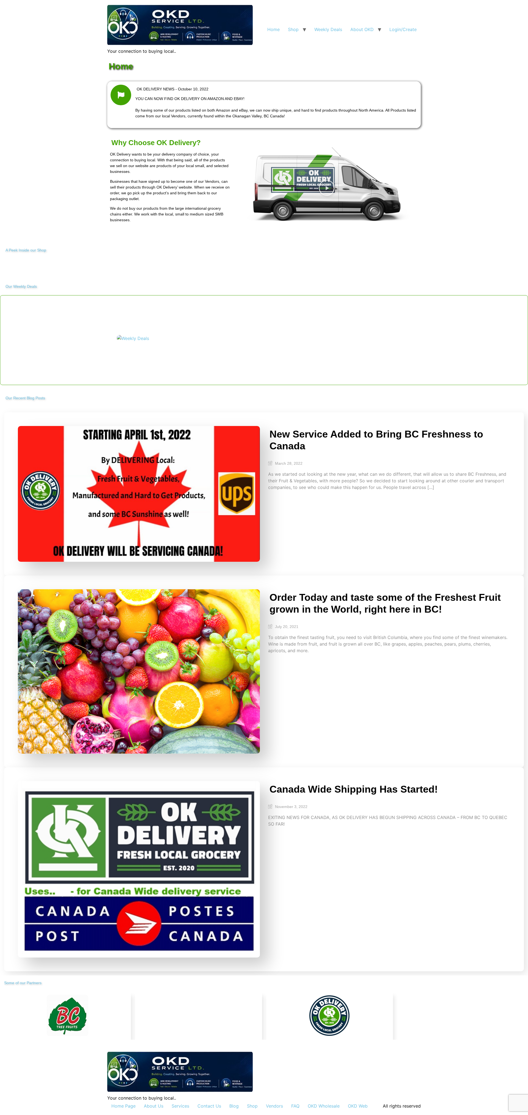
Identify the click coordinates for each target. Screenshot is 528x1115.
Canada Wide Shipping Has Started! (354, 789)
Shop (293, 29)
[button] (326, 187)
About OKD (362, 29)
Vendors (274, 1106)
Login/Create (403, 29)
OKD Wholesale (324, 1106)
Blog (234, 1106)
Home (273, 29)
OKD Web (358, 1106)
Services (180, 1106)
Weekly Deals (328, 29)
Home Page (123, 1106)
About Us (153, 1106)
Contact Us (209, 1106)
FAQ (295, 1106)
